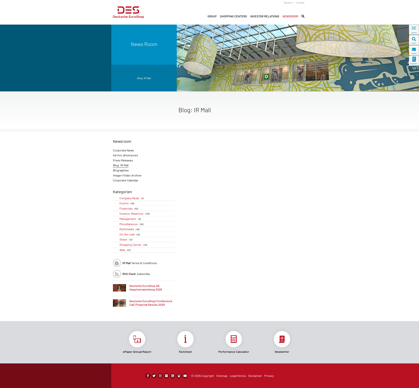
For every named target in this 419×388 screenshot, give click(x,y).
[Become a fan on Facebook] (147, 375)
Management (130, 219)
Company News (131, 198)
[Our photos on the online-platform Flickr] (166, 375)
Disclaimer (255, 376)
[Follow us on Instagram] (160, 375)
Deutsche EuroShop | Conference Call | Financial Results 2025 (150, 302)
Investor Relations (134, 213)
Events (126, 203)
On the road (129, 234)
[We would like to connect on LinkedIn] (172, 375)
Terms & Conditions (139, 263)
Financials (128, 208)
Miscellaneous (131, 224)
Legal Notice (238, 376)
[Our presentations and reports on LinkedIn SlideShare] (179, 375)
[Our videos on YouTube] (185, 375)
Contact (300, 2)
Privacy (269, 376)
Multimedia (129, 229)
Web (125, 250)
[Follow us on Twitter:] (154, 375)
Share (125, 239)
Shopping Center (133, 244)
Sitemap (221, 376)
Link (137, 342)
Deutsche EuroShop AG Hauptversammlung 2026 (145, 287)
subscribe (136, 274)
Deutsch (288, 2)
